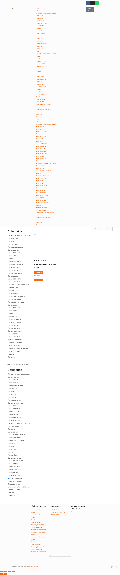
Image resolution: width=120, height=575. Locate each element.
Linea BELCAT (39, 18)
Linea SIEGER (39, 46)
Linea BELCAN (39, 59)
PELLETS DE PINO (40, 107)
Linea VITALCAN (40, 51)
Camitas (39, 97)
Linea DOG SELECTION (41, 66)
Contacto (39, 117)
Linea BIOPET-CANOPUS (42, 61)
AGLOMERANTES (40, 102)
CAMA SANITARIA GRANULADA (43, 104)
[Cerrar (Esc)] (13, 571)
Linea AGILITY (39, 15)
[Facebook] (88, 3)
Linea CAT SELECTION (41, 23)
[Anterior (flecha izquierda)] (2, 574)
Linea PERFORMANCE (41, 36)
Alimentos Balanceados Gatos (46, 13)
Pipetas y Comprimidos (43, 109)
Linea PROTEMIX (40, 41)
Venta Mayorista (36, 527)
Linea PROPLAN (39, 38)
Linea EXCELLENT (40, 26)
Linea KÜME (39, 31)
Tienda (38, 11)
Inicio (37, 8)
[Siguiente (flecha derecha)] (5, 574)
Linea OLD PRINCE (40, 33)
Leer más (39, 273)
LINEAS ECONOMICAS (41, 94)
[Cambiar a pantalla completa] (5, 571)
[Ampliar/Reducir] (2, 571)
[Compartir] (9, 571)
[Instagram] (92, 3)
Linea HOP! (38, 28)
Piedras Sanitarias (42, 99)
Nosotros (39, 114)
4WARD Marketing (32, 566)
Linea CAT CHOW (40, 20)
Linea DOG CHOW (40, 64)
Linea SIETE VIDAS (40, 48)
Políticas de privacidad (38, 530)
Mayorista (39, 112)
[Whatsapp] (97, 3)
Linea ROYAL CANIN (41, 43)
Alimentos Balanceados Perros (46, 54)
